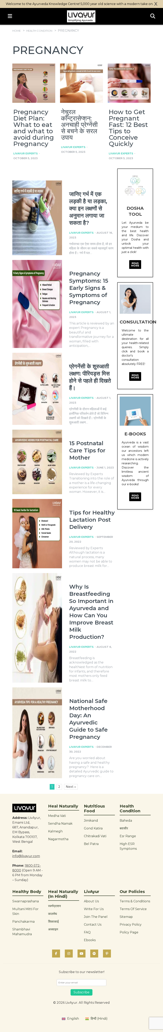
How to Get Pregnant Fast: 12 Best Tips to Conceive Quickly (128, 128)
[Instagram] (69, 954)
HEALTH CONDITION (39, 30)
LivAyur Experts (25, 153)
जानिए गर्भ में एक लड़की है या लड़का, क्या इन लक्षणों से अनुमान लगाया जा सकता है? (88, 208)
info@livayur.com (26, 856)
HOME (16, 30)
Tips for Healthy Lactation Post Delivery (92, 519)
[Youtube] (81, 954)
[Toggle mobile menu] (10, 16)
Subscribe (81, 992)
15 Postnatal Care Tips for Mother (87, 450)
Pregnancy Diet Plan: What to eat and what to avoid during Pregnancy (33, 128)
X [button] (155, 4)
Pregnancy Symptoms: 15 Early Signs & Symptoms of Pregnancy (88, 288)
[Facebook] (56, 954)
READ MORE (135, 264)
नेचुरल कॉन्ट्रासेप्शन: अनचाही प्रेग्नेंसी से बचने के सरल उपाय (79, 124)
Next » (71, 787)
